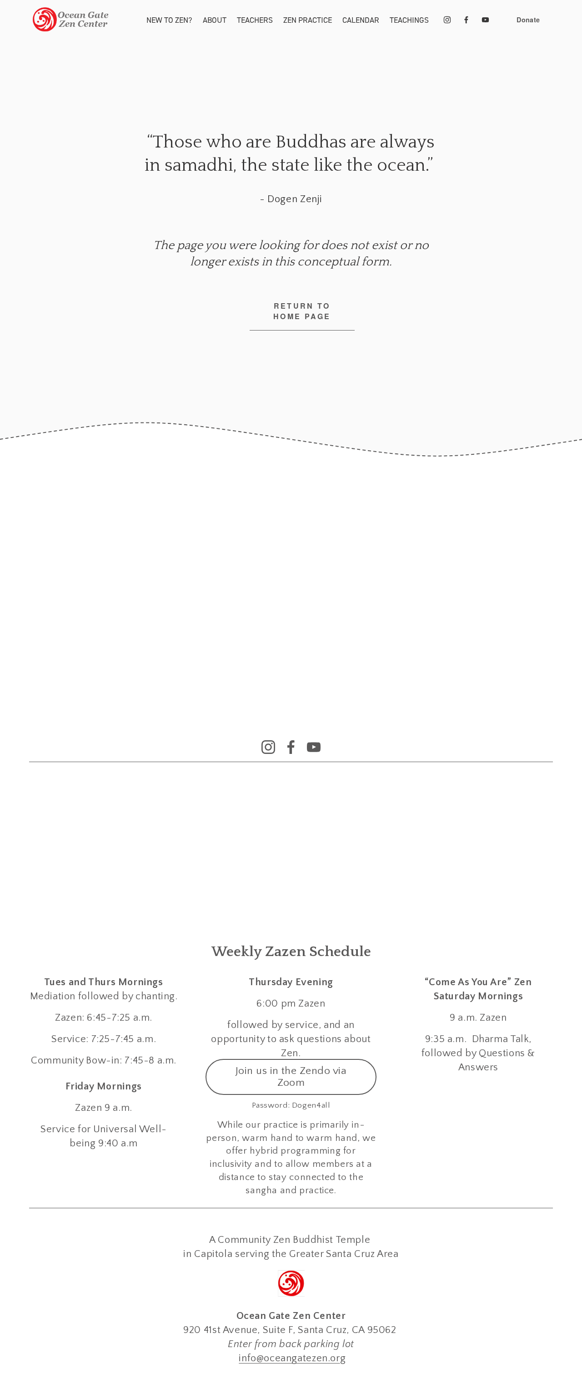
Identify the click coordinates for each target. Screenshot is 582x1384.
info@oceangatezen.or (289, 1358)
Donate (528, 19)
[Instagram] (447, 19)
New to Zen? (169, 20)
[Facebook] (466, 19)
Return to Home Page (302, 310)
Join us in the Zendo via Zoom (291, 1077)
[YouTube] (485, 19)
